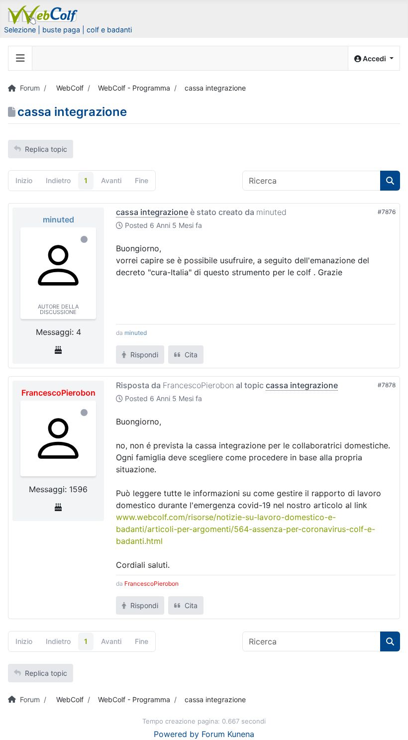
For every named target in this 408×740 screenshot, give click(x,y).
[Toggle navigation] (20, 58)
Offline (84, 239)
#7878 (387, 385)
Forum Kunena (228, 734)
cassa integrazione (152, 212)
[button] (374, 58)
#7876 (387, 211)
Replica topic (46, 149)
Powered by (176, 734)
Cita (190, 354)
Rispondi (143, 354)
